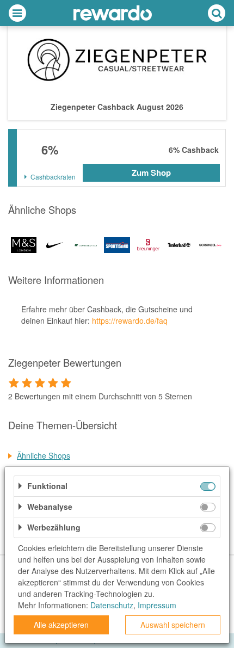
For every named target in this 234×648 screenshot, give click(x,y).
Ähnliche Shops (43, 455)
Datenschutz (111, 605)
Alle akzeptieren (61, 624)
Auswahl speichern (172, 624)
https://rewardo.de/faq (130, 320)
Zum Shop (151, 172)
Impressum (157, 605)
